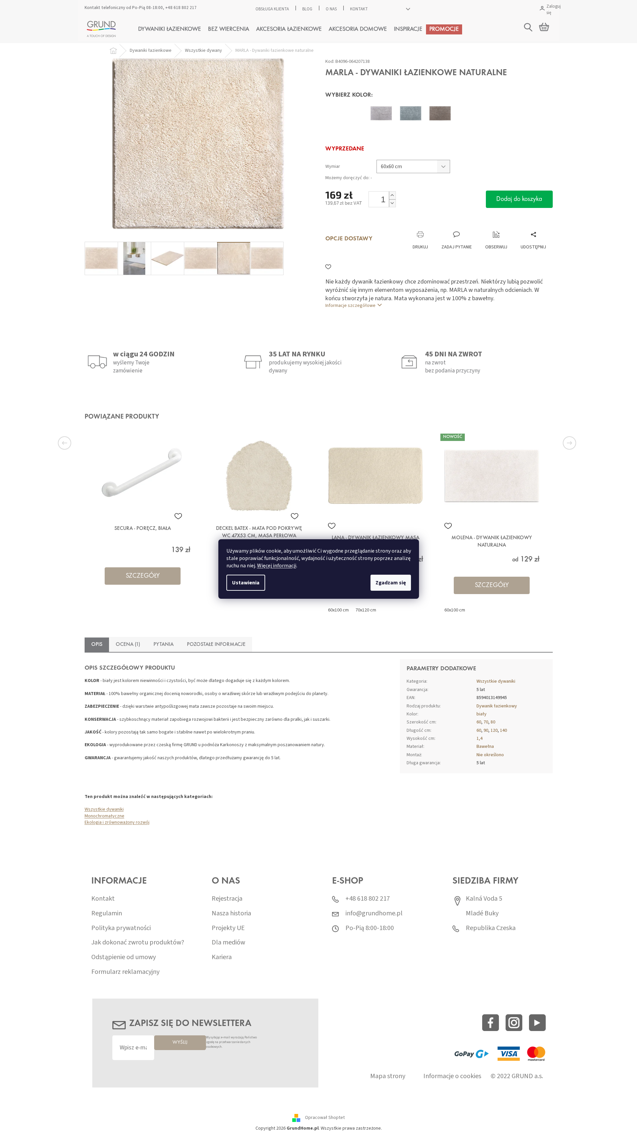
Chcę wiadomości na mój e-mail (318, 607)
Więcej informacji (276, 565)
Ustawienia (245, 582)
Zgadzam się (391, 582)
